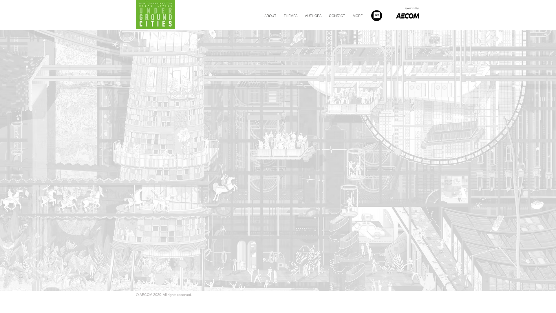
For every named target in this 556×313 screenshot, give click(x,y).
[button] (337, 16)
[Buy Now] (377, 15)
